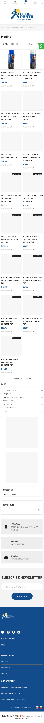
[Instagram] (13, 632)
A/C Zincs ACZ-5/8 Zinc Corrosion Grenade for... (33, 280)
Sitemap (4, 673)
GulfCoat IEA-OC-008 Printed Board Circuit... (32, 116)
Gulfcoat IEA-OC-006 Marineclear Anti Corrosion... (32, 75)
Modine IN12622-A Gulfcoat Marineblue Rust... (11, 75)
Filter (7, 44)
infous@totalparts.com (20, 559)
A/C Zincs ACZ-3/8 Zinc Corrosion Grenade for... (31, 239)
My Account (35, 2)
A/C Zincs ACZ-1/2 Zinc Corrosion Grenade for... (11, 280)
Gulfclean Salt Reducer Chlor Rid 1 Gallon (10, 239)
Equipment (7, 394)
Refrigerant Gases (9, 390)
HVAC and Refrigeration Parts (13, 397)
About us (5, 661)
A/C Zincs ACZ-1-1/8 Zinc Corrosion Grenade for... (9, 362)
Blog (3, 645)
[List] (17, 44)
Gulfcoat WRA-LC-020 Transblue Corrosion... (33, 198)
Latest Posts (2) (9, 494)
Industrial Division (9, 408)
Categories (5, 2)
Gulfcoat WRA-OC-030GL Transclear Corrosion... (31, 157)
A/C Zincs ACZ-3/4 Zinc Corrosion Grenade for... (9, 321)
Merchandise (7, 404)
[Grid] (12, 44)
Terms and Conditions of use (13, 699)
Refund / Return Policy (10, 693)
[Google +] (18, 632)
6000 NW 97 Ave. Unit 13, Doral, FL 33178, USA (24, 528)
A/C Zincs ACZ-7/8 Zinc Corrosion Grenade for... (33, 321)
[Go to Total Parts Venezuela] (41, 707)
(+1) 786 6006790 (17, 544)
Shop (5, 411)
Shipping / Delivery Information (14, 687)
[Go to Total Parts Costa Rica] (37, 707)
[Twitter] (8, 632)
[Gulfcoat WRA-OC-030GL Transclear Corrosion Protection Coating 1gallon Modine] (33, 141)
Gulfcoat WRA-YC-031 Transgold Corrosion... (11, 198)
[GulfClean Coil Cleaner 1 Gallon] (11, 141)
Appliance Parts (8, 401)
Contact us (5, 667)
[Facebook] (2, 632)
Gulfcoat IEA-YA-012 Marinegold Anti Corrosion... (10, 116)
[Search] (15, 2)
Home (3, 384)
